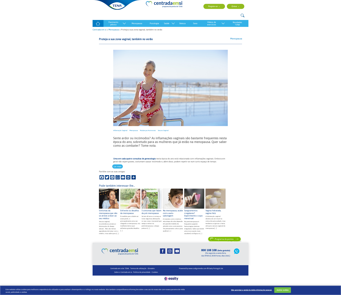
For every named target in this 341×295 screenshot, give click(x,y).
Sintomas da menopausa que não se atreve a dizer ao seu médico (108, 214)
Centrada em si (99, 29)
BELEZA (182, 23)
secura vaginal (163, 130)
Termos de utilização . (138, 268)
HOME (98, 23)
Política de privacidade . (142, 272)
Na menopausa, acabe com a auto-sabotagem (173, 213)
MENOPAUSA (137, 23)
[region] (170, 290)
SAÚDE (166, 23)
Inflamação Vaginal (120, 130)
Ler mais (117, 166)
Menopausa (113, 29)
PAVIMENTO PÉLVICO (113, 23)
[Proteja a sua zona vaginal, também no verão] (170, 88)
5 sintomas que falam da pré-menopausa (151, 211)
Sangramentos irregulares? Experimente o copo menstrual (193, 214)
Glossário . (151, 268)
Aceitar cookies (283, 290)
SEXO (195, 23)
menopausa (133, 130)
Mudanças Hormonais (148, 130)
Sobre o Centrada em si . (123, 272)
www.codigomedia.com (197, 268)
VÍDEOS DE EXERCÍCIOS (211, 23)
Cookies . (155, 272)
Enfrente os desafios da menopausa (129, 211)
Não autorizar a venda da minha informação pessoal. (251, 290)
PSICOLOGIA (154, 23)
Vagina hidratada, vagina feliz (213, 211)
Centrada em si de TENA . (120, 268)
